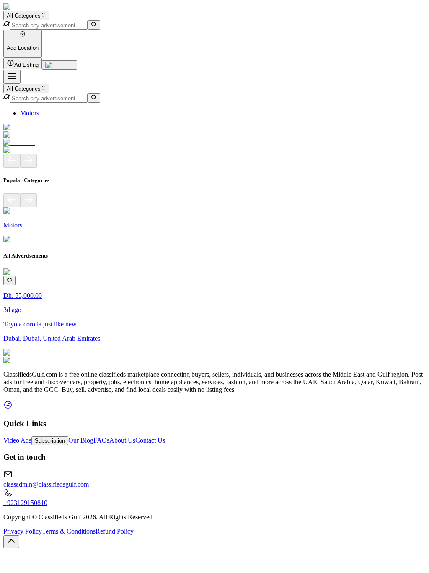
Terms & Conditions (69, 531)
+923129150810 (25, 502)
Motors (29, 113)
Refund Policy (115, 531)
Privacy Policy (22, 531)
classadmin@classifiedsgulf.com (46, 484)
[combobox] (26, 15)
